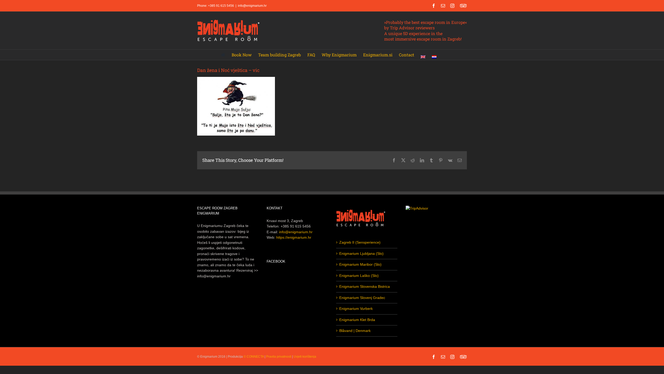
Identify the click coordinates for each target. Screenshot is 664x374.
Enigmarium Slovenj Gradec (362, 298)
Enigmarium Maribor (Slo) (360, 264)
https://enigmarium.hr (293, 237)
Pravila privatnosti (278, 356)
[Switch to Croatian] (434, 55)
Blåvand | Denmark (355, 331)
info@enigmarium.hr (252, 6)
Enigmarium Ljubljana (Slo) (361, 253)
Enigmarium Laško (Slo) (359, 275)
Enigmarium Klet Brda (357, 320)
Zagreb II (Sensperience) (360, 242)
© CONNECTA (254, 356)
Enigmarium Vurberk (356, 308)
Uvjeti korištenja (305, 356)
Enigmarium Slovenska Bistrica (364, 286)
